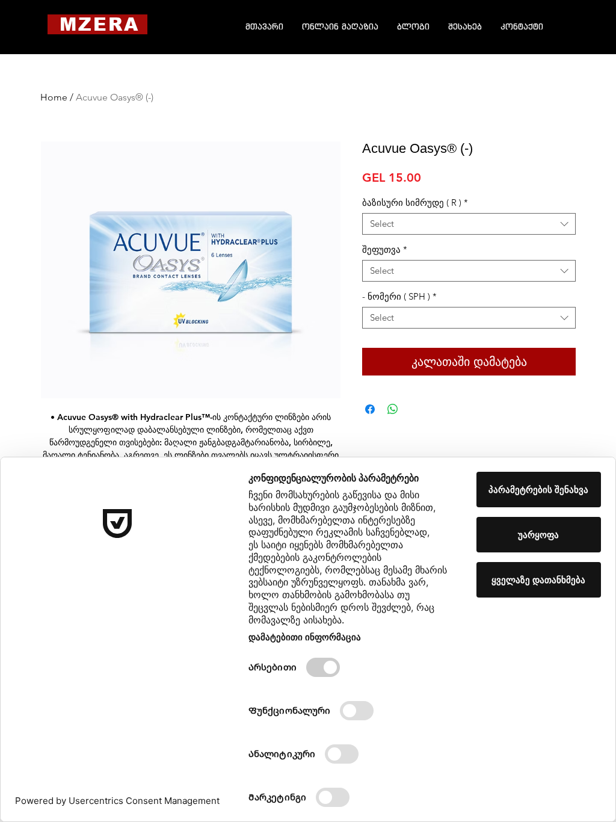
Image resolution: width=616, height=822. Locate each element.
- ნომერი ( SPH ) (399, 296)
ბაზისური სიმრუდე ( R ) (415, 202)
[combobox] (469, 224)
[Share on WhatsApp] (393, 409)
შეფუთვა (384, 249)
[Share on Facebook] (370, 409)
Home (53, 97)
